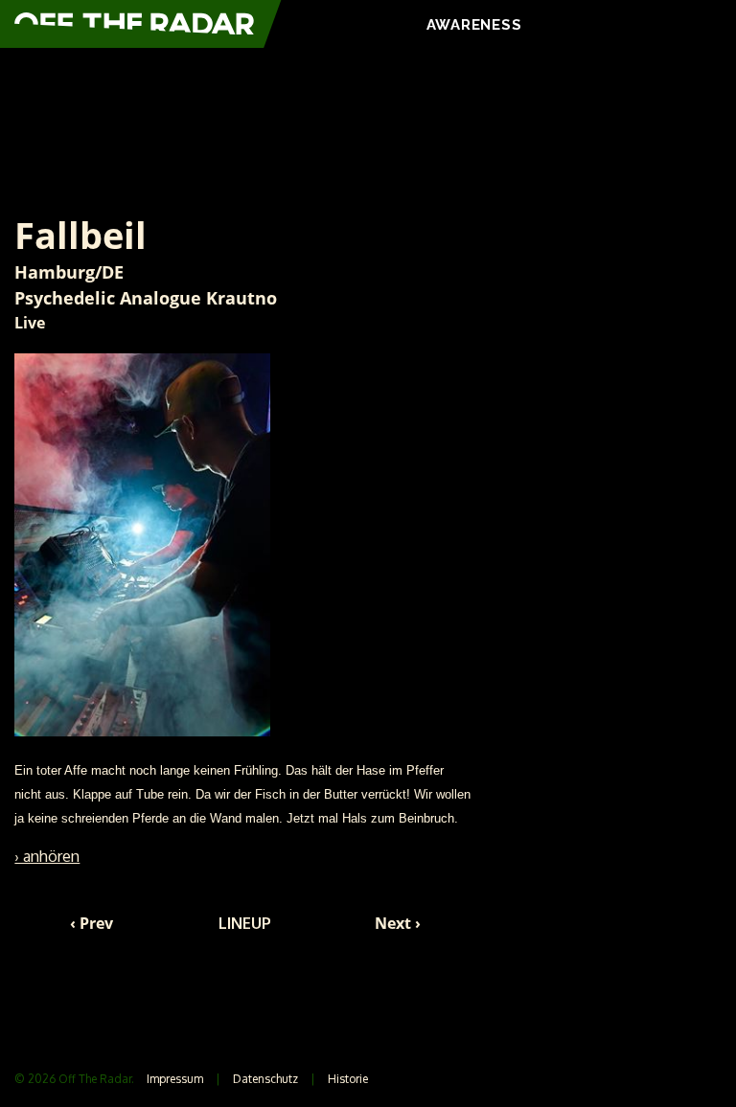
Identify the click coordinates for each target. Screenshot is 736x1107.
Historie (348, 1079)
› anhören (47, 856)
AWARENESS (474, 25)
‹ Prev (91, 923)
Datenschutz (265, 1079)
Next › (398, 923)
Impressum (175, 1079)
